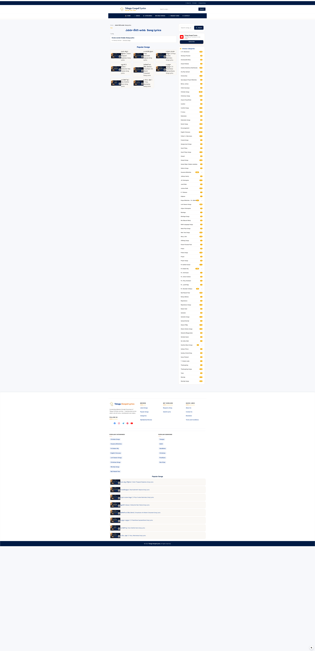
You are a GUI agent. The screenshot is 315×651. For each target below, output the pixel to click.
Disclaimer (189, 416)
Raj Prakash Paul (115, 471)
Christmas (162, 453)
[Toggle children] (201, 172)
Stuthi (161, 444)
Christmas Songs (115, 462)
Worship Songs (115, 467)
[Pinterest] (127, 423)
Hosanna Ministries (116, 444)
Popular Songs (144, 411)
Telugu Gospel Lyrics (154, 543)
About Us (188, 3)
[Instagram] (119, 423)
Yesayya (161, 439)
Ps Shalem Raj (115, 448)
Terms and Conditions (192, 419)
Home (111, 25)
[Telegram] (123, 423)
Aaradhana (162, 448)
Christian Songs (126, 40)
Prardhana (162, 457)
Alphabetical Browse (146, 419)
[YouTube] (131, 423)
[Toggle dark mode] (312, 648)
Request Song (201, 3)
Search (202, 9)
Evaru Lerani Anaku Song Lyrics (123, 38)
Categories (143, 416)
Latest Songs (144, 408)
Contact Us (189, 411)
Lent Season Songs (116, 457)
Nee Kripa (162, 462)
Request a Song (167, 408)
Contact (194, 3)
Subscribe (192, 41)
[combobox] (187, 28)
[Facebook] (114, 423)
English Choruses (116, 453)
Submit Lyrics (167, 411)
